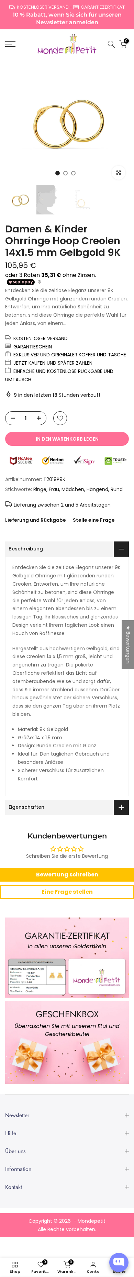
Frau (54, 489)
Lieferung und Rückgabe (35, 520)
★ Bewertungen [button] (128, 645)
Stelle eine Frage (94, 520)
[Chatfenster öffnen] (119, 1262)
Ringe (39, 489)
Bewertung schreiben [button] (67, 874)
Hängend (97, 489)
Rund (117, 489)
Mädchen (73, 489)
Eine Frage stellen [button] (67, 892)
